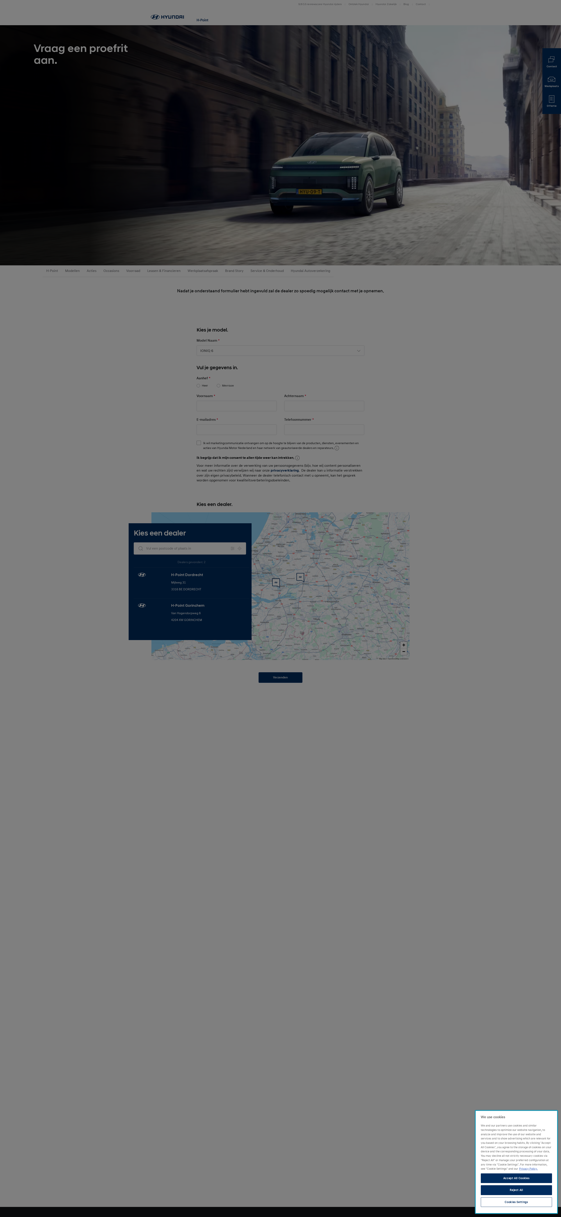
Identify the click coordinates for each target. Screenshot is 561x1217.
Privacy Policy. (528, 1169)
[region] (516, 1162)
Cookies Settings (516, 1202)
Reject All (516, 1190)
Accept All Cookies (516, 1178)
